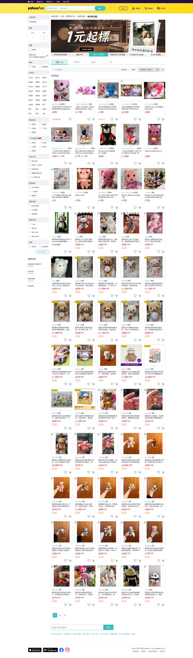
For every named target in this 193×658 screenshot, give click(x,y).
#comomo (95, 634)
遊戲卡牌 (79, 54)
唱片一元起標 (98, 54)
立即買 (76, 62)
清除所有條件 (42, 252)
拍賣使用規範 (152, 651)
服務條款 (136, 651)
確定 (43, 38)
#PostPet (86, 634)
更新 (163, 648)
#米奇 (133, 634)
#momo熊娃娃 (124, 634)
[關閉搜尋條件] (56, 8)
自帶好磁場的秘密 (60, 54)
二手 (110, 62)
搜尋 (108, 627)
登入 (123, 8)
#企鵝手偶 (113, 634)
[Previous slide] (52, 90)
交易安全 (162, 651)
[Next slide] (70, 90)
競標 (93, 62)
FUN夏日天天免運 (136, 54)
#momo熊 (104, 634)
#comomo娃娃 (56, 634)
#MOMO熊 (77, 634)
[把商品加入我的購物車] (93, 119)
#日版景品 (67, 634)
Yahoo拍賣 (36, 8)
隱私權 (143, 651)
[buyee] (38, 55)
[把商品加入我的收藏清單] (70, 119)
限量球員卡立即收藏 (117, 54)
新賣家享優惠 (156, 54)
